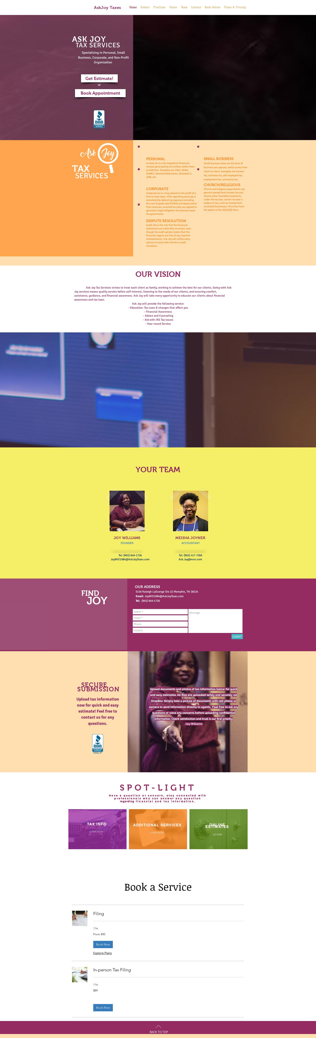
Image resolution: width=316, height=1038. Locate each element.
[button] (103, 944)
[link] (168, 914)
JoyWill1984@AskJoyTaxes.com (130, 559)
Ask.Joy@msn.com (190, 559)
